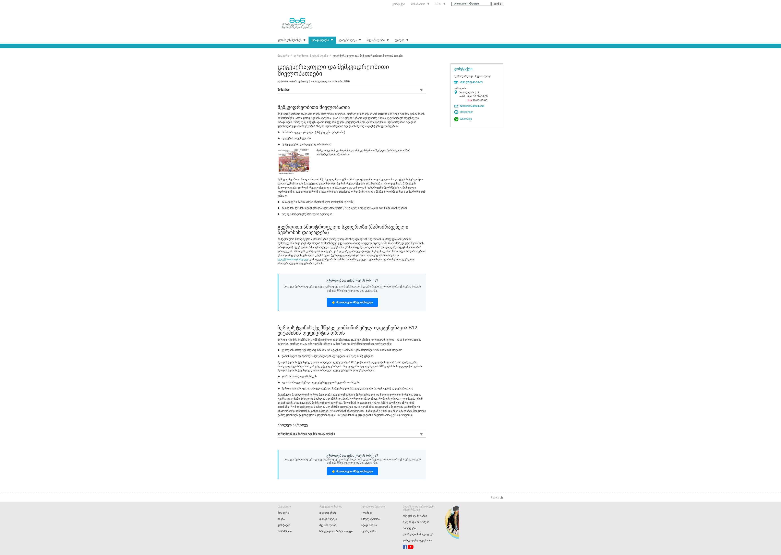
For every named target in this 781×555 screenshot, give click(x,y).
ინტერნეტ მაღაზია (415, 515)
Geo (438, 3)
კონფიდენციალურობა (417, 540)
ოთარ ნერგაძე (299, 81)
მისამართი (418, 3)
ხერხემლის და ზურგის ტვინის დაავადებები (306, 433)
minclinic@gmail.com (472, 106)
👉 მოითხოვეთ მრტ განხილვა (352, 302)
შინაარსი (284, 89)
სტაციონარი (369, 525)
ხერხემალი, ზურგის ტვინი (311, 55)
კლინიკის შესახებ (289, 40)
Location (457, 92)
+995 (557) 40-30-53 (471, 82)
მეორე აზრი (368, 531)
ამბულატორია (370, 518)
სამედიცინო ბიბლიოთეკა (336, 531)
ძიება (281, 518)
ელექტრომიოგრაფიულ (293, 259)
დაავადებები (320, 40)
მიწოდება (409, 528)
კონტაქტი (398, 3)
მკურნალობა (376, 40)
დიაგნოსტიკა (348, 40)
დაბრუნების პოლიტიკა (418, 534)
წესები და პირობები (416, 522)
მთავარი (283, 55)
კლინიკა (366, 512)
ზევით (495, 497)
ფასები (399, 40)
